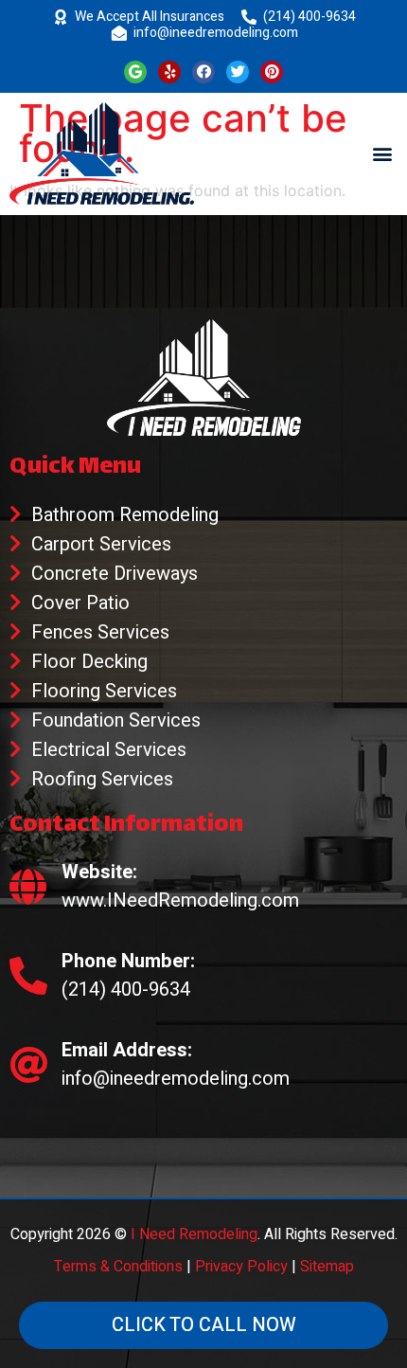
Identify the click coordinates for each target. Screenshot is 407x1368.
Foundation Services (116, 720)
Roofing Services (102, 779)
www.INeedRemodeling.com (180, 900)
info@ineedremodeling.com (215, 33)
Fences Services (100, 632)
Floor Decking (89, 661)
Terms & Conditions (118, 1266)
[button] (382, 153)
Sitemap (327, 1266)
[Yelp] (169, 72)
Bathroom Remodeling (125, 515)
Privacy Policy (241, 1266)
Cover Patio (80, 603)
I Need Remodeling (194, 1234)
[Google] (135, 72)
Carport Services (101, 544)
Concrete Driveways (114, 573)
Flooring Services (104, 691)
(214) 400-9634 (309, 17)
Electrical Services (108, 750)
